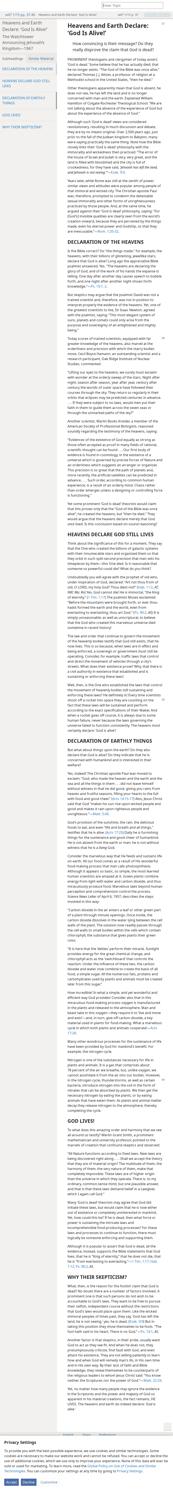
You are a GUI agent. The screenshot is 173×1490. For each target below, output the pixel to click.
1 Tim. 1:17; (141, 1261)
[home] (6, 5)
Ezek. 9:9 (118, 172)
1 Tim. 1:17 (96, 597)
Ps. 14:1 (147, 1331)
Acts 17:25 (115, 832)
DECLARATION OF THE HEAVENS (27, 69)
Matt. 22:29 (152, 1380)
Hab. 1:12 (145, 587)
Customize (49, 1482)
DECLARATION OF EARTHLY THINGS (23, 100)
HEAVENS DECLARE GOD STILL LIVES (26, 83)
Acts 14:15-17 (122, 798)
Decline (29, 1482)
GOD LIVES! (11, 115)
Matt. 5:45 (101, 814)
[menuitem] (6, 5)
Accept (11, 1482)
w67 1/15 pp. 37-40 (20, 14)
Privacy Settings (129, 1471)
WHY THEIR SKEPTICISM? (22, 127)
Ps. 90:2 (140, 612)
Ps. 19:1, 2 (98, 286)
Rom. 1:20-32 (108, 231)
